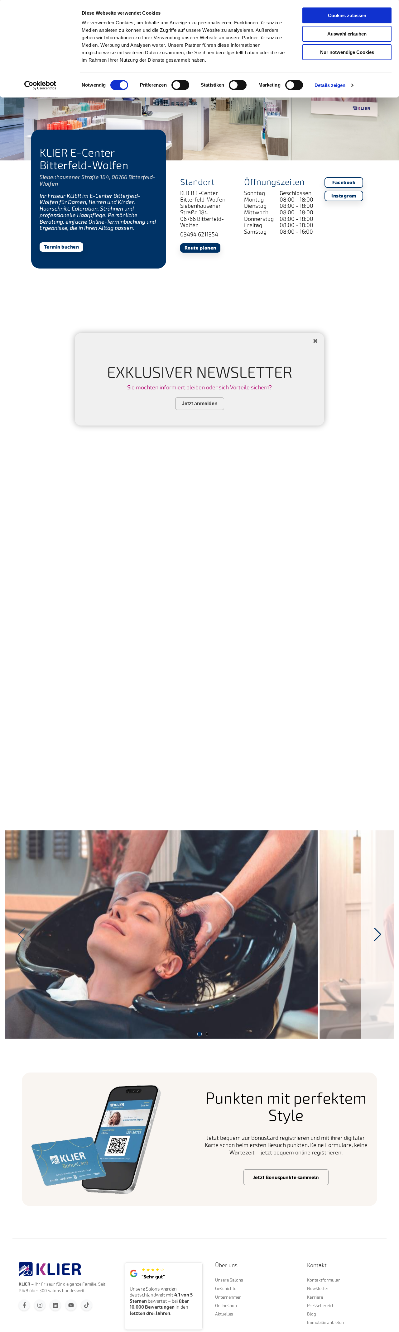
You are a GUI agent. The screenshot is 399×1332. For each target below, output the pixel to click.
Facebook (343, 183)
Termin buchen (61, 247)
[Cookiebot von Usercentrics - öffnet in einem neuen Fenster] (40, 85)
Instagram (343, 196)
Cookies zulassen (347, 15)
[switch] (180, 85)
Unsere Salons (229, 1279)
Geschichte (225, 1288)
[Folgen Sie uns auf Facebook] (24, 1305)
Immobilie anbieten (325, 1322)
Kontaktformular (323, 1279)
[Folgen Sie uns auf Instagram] (39, 1305)
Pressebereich (320, 1305)
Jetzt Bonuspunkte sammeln (286, 1177)
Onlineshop (226, 1305)
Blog (311, 1313)
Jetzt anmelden (200, 403)
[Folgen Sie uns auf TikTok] (86, 1305)
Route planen (200, 248)
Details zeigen (330, 85)
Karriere (315, 1297)
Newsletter (318, 1288)
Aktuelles (224, 1313)
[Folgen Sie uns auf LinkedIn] (55, 1305)
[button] (377, 934)
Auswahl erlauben (347, 33)
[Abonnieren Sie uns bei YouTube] (70, 1305)
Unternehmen (228, 1297)
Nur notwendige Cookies (347, 52)
